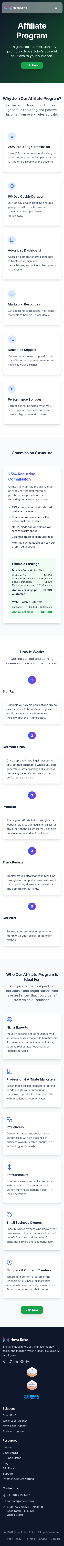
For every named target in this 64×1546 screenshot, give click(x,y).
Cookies (56, 1538)
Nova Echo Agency (15, 1426)
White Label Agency (15, 1420)
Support (8, 1473)
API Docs (8, 1468)
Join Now (32, 65)
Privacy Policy (12, 1538)
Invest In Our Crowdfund (18, 1478)
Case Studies (11, 1452)
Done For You (11, 1415)
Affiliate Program (13, 1431)
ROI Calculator (12, 1458)
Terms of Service (36, 1538)
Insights (7, 1447)
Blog (5, 1463)
